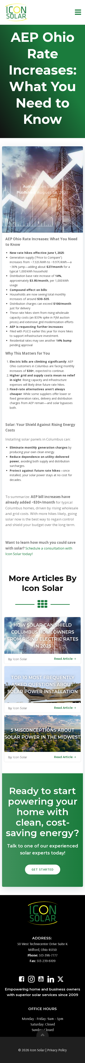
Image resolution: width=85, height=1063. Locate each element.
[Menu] (78, 12)
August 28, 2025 (52, 192)
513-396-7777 (48, 955)
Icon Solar (47, 186)
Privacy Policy (57, 1050)
